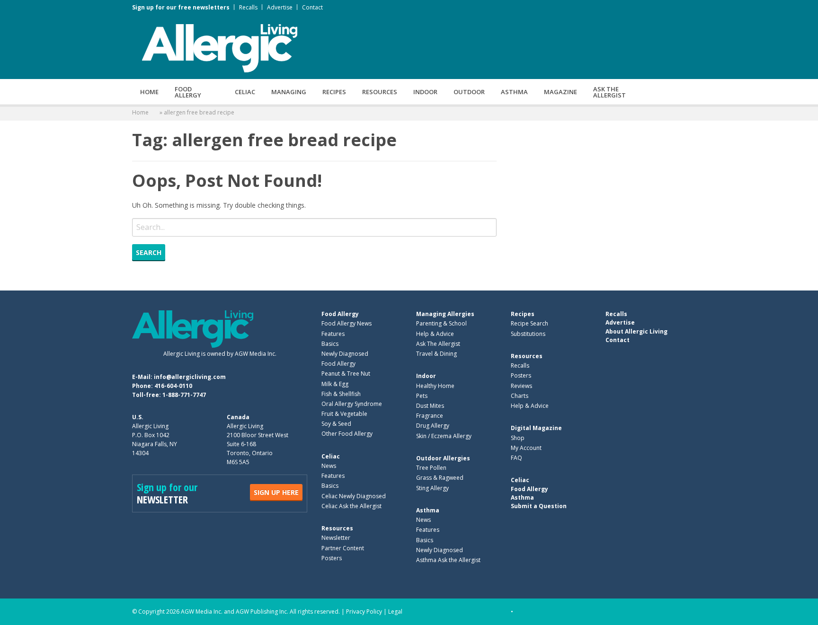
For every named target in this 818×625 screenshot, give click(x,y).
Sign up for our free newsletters (181, 7)
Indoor (425, 92)
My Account (526, 448)
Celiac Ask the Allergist (351, 506)
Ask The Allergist (438, 344)
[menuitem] (149, 92)
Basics (329, 344)
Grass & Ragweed (439, 478)
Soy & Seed (336, 424)
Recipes (334, 92)
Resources (379, 92)
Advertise (280, 7)
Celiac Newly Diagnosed (353, 496)
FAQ (516, 458)
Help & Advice (435, 334)
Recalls (248, 7)
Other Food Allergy (347, 434)
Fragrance (429, 416)
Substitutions (528, 334)
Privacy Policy (364, 611)
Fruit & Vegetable (344, 414)
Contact (312, 7)
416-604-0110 (173, 386)
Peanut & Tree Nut (345, 374)
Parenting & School (441, 323)
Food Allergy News (346, 323)
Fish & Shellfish (341, 394)
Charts (519, 396)
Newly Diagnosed (344, 354)
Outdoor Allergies (443, 458)
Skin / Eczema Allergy (443, 436)
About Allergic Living (636, 331)
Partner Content (342, 548)
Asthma (514, 92)
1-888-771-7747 (184, 395)
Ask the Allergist (609, 92)
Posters (331, 558)
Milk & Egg (334, 384)
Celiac (245, 92)
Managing (288, 92)
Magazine (560, 92)
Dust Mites (430, 406)
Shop (518, 438)
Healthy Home (435, 386)
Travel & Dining (436, 354)
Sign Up (276, 492)
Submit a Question (539, 506)
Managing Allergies (445, 314)
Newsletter (335, 538)
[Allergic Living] (219, 47)
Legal (395, 611)
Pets (421, 396)
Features (333, 334)
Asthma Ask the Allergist (448, 560)
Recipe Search (529, 323)
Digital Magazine (536, 428)
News (328, 466)
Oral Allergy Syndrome (351, 404)
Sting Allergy (432, 488)
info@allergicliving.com (190, 377)
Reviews (521, 386)
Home (149, 92)
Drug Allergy (432, 426)
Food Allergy (188, 92)
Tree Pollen (431, 468)
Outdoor (469, 92)
